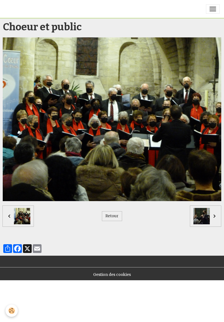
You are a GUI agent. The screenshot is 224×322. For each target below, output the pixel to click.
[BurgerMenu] (213, 9)
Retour (112, 215)
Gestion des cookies (112, 274)
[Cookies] (11, 311)
